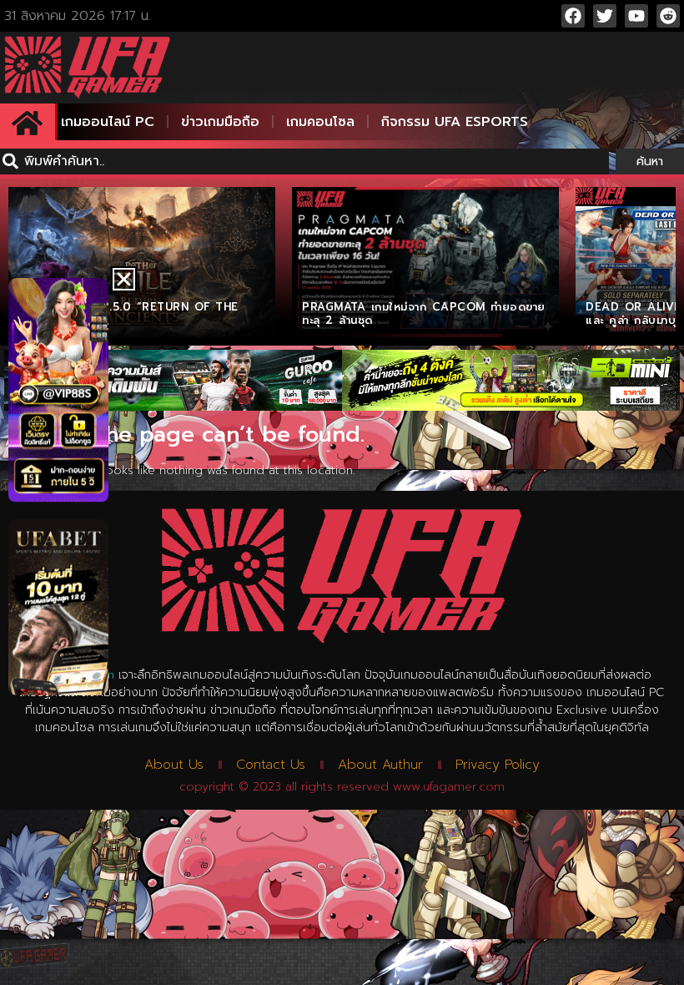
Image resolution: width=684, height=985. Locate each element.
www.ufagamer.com (449, 787)
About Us (174, 764)
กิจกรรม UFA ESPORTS (454, 122)
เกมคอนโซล (320, 122)
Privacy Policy (497, 764)
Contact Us (270, 764)
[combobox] (304, 161)
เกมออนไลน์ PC (107, 122)
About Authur (380, 764)
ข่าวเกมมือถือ (220, 122)
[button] (123, 279)
